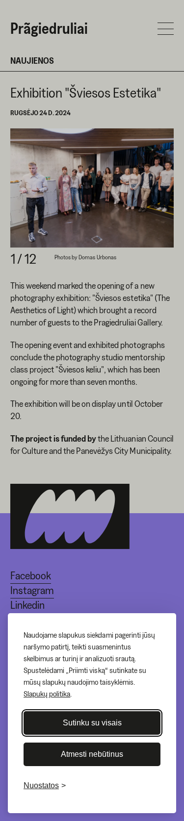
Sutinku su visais (92, 723)
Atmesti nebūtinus (92, 754)
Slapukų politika (47, 693)
